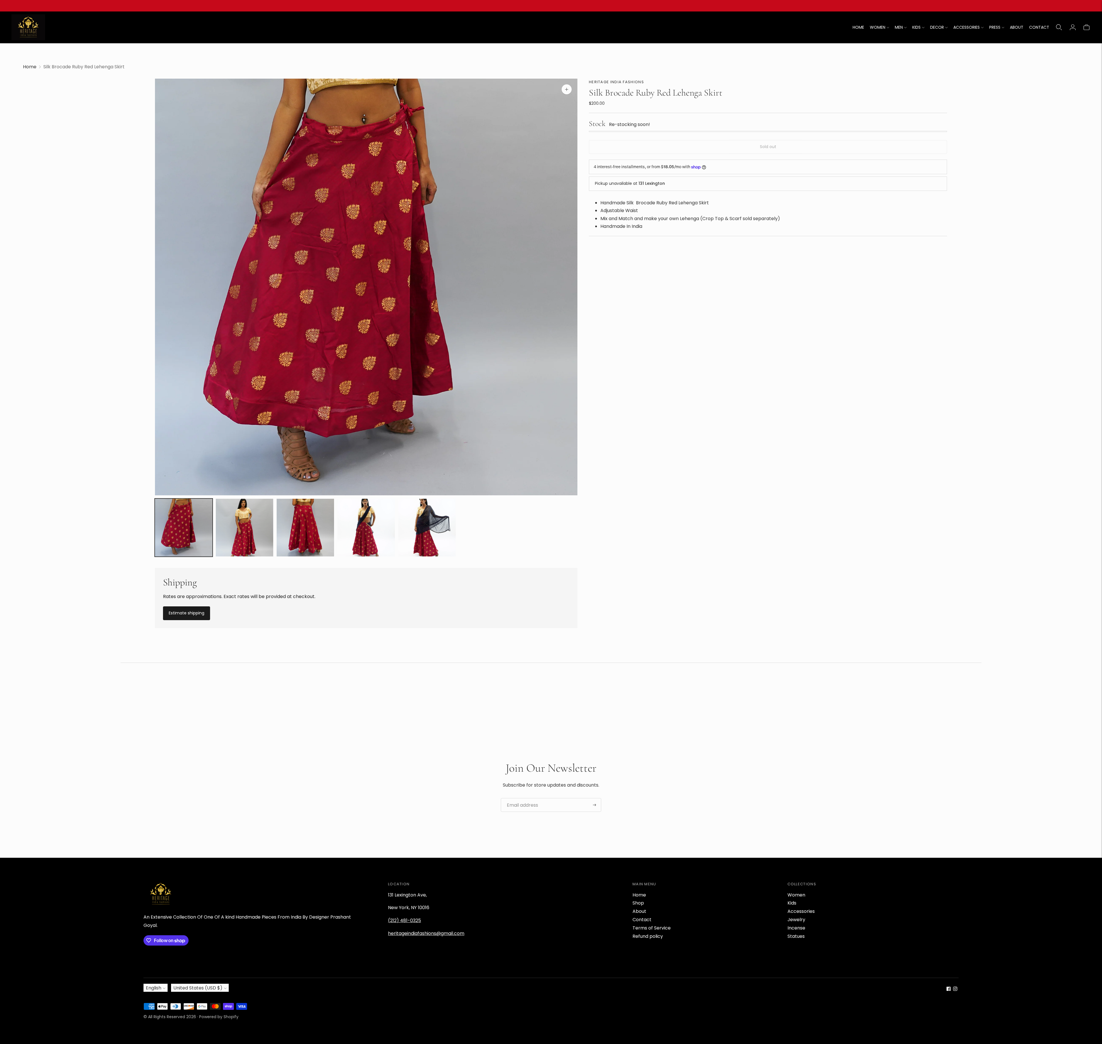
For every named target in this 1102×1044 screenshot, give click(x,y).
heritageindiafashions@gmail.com (426, 933)
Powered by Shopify (218, 1017)
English (153, 988)
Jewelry (796, 919)
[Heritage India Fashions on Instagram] (955, 989)
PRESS (994, 27)
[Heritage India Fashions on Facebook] (948, 989)
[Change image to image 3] (305, 527)
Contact (642, 919)
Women (796, 895)
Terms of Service (652, 928)
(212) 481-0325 (404, 920)
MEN (899, 27)
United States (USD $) (197, 988)
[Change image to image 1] (183, 527)
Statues (796, 936)
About (639, 911)
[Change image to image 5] (427, 527)
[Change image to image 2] (244, 527)
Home (29, 66)
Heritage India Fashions (616, 82)
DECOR (937, 27)
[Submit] (594, 805)
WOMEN (877, 27)
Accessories (801, 911)
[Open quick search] (1059, 27)
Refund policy (648, 936)
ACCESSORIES (966, 27)
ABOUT (1016, 27)
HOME (858, 27)
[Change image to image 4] (366, 527)
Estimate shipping (186, 613)
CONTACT (1039, 27)
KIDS (916, 27)
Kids (791, 903)
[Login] (1073, 27)
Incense (796, 928)
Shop (638, 903)
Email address (520, 798)
